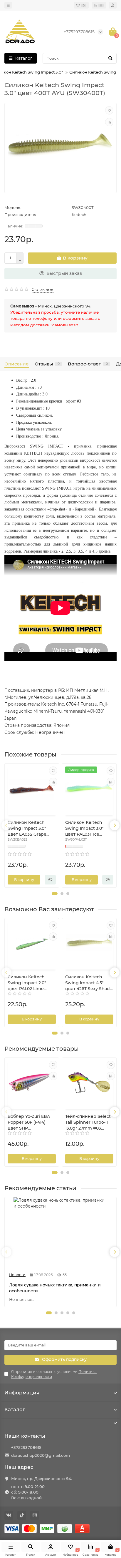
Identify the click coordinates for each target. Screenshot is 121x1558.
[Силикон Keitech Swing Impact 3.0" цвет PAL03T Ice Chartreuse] (89, 790)
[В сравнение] (109, 122)
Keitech (79, 214)
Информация (21, 1393)
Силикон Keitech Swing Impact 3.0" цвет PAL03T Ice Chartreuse (84, 828)
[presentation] (6, 825)
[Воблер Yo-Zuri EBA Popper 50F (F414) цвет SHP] (32, 1084)
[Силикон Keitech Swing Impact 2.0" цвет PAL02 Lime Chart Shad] (32, 945)
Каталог (14, 1409)
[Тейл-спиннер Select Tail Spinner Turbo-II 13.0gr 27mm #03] (89, 1084)
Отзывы (47, 364)
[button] (55, 893)
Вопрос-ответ (88, 364)
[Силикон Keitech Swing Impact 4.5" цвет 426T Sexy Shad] (89, 945)
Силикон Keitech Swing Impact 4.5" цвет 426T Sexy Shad (87, 982)
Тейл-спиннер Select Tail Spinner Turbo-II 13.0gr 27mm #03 (88, 1122)
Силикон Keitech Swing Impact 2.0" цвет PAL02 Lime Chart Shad (27, 983)
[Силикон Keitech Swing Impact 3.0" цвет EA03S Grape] (32, 790)
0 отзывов (42, 289)
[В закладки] (109, 110)
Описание (16, 364)
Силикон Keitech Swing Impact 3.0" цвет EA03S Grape (27, 828)
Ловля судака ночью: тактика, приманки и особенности (55, 1287)
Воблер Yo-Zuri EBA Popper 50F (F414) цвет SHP (29, 1122)
